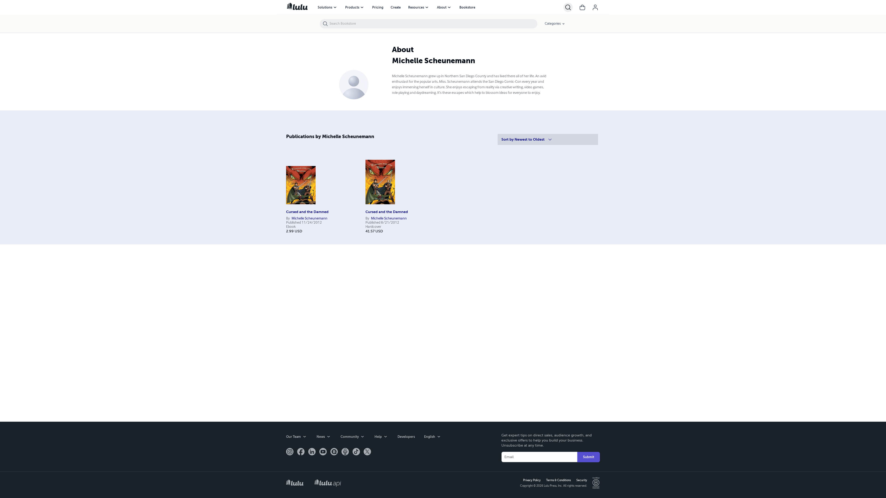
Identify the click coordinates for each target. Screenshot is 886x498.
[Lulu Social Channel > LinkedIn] (312, 452)
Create (396, 7)
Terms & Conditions (558, 480)
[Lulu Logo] (294, 483)
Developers (406, 437)
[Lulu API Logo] (327, 483)
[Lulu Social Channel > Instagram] (289, 452)
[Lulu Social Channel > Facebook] (301, 452)
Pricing (377, 7)
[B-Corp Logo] (596, 483)
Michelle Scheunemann (309, 218)
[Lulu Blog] (334, 452)
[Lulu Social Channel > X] (367, 452)
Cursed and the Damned (307, 212)
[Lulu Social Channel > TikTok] (356, 452)
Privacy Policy (532, 480)
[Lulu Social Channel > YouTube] (323, 452)
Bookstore (467, 7)
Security (581, 480)
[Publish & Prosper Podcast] (345, 452)
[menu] (335, 7)
